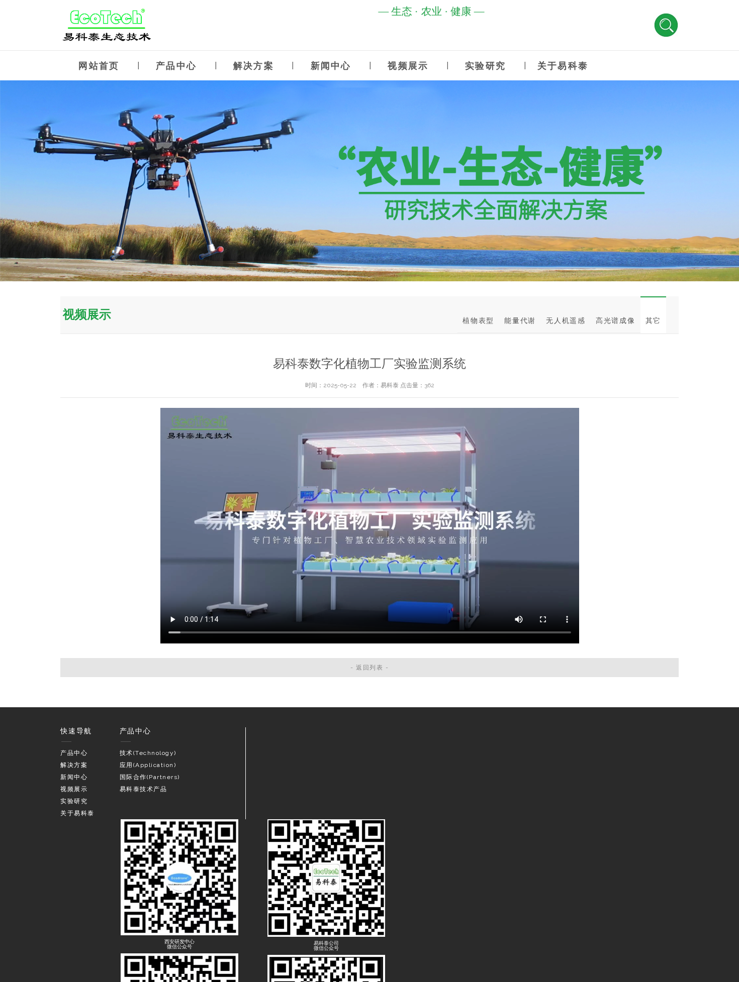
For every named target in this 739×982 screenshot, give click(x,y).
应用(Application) (148, 765)
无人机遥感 (566, 320)
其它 (653, 320)
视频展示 (408, 65)
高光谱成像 (615, 320)
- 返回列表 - (369, 667)
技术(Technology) (148, 752)
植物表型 (478, 320)
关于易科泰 (562, 65)
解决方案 (253, 65)
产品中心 (176, 65)
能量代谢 (520, 320)
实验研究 (485, 65)
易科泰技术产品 (143, 789)
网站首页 (98, 65)
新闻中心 (331, 65)
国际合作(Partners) (150, 777)
